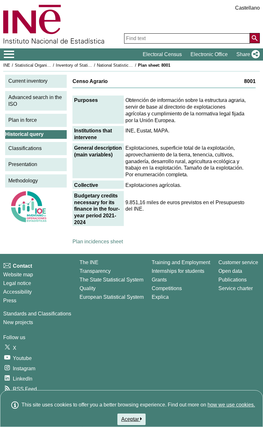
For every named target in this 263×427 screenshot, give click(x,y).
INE (6, 65)
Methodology (23, 180)
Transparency (95, 271)
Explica (160, 297)
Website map (18, 274)
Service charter (235, 288)
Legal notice (17, 283)
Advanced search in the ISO (35, 101)
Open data (230, 271)
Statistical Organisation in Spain (44, 65)
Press (9, 300)
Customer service (238, 262)
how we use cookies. (231, 404)
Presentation (22, 164)
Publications (232, 279)
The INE (89, 262)
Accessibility (17, 292)
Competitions (167, 288)
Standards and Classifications (37, 313)
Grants (159, 279)
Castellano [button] (247, 8)
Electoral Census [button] (162, 54)
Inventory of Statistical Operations (87, 65)
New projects (18, 322)
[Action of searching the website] (255, 38)
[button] (247, 54)
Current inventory (27, 81)
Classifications (25, 148)
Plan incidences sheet (97, 241)
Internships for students (178, 271)
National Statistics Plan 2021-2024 (129, 65)
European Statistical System (112, 297)
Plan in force (22, 120)
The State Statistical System (111, 279)
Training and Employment (181, 262)
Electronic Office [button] (209, 54)
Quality (88, 288)
